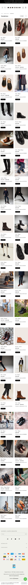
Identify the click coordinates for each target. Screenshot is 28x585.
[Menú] (2, 7)
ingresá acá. (22, 574)
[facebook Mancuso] (11, 539)
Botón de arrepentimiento (14, 575)
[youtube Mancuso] (15, 539)
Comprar (3, 43)
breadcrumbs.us (6, 13)
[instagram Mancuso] (7, 539)
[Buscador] (5, 7)
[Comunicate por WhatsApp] (25, 579)
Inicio (2, 13)
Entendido (24, 583)
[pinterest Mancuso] (19, 539)
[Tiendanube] (14, 578)
